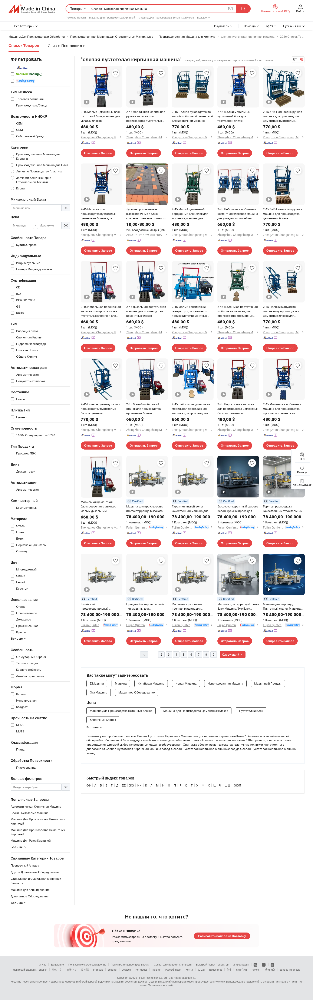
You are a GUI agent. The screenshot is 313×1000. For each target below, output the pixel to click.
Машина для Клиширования (30, 890)
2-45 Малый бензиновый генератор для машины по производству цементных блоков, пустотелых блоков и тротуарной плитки (191, 311)
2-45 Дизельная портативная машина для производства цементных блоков (146, 311)
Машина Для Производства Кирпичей (112, 17)
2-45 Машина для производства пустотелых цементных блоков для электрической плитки (98, 213)
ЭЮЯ (237, 785)
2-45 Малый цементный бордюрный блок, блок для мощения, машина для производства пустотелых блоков (190, 213)
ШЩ (227, 785)
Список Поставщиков (66, 45)
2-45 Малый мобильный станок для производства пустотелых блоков (143, 408)
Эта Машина (98, 692)
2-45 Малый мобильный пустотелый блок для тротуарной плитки (233, 116)
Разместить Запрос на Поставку (222, 936)
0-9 (88, 785)
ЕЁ (124, 785)
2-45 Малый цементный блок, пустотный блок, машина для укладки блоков (101, 116)
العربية (201, 969)
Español (112, 969)
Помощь (250, 26)
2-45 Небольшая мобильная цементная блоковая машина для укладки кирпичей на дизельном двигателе (237, 213)
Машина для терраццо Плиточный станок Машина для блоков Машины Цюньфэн (282, 606)
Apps (269, 26)
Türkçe (255, 969)
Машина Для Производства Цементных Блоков (195, 711)
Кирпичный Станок (103, 720)
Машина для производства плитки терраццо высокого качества (144, 508)
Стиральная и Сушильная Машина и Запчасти (36, 881)
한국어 (189, 969)
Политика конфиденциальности (130, 964)
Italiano (156, 969)
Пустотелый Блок (251, 711)
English (43, 969)
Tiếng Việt (269, 969)
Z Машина (97, 683)
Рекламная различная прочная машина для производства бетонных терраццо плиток (188, 606)
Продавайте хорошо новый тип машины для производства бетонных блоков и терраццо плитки (145, 606)
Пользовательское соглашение (87, 964)
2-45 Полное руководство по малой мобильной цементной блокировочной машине (192, 116)
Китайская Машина (151, 683)
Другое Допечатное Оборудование (35, 872)
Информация (241, 964)
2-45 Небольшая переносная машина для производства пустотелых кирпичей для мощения (101, 311)
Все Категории (24, 26)
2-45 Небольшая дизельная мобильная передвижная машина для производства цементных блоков (191, 408)
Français (98, 969)
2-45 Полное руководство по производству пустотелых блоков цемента (100, 408)
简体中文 (57, 969)
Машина (121, 683)
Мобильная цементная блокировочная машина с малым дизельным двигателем (98, 506)
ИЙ (139, 785)
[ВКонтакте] (256, 964)
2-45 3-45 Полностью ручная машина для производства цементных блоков (282, 213)
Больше (92, 727)
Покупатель (221, 26)
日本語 (85, 969)
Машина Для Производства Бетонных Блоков (166, 17)
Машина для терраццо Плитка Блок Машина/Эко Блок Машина (238, 606)
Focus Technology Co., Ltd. (153, 977)
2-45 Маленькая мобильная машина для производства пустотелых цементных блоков (282, 408)
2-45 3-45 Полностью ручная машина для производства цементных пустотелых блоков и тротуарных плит (282, 116)
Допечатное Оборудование (30, 896)
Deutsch (126, 969)
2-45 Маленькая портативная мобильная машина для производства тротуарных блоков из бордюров (237, 311)
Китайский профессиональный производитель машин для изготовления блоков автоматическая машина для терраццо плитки (101, 606)
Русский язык (173, 969)
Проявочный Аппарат (25, 865)
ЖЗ (131, 785)
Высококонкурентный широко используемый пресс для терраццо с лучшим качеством (238, 508)
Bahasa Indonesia (290, 969)
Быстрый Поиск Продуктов (212, 964)
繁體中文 (71, 969)
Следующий (231, 654)
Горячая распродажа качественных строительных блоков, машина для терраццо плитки (283, 508)
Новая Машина (186, 683)
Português (141, 969)
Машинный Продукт (268, 683)
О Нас (42, 964)
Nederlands (215, 969)
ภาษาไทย (241, 969)
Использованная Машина (225, 683)
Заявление (57, 964)
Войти (300, 11)
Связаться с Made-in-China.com (173, 964)
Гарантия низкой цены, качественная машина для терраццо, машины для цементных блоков (190, 508)
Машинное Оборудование (136, 692)
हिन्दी (229, 969)
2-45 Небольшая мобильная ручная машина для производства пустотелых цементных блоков (145, 116)
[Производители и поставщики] (32, 8)
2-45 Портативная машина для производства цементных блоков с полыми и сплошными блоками (237, 408)
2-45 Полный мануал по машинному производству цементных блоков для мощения (281, 311)
